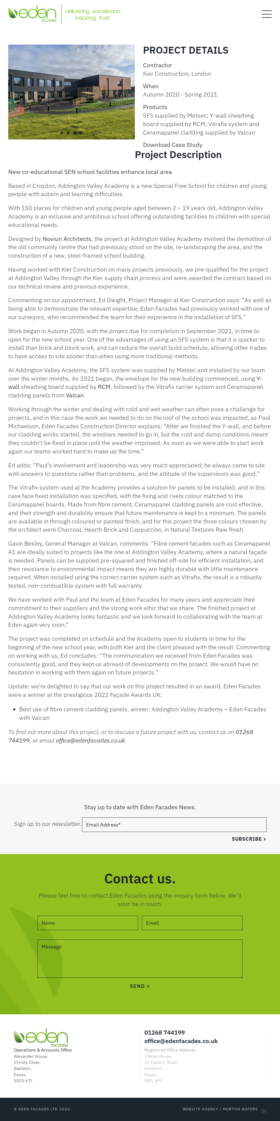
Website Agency (200, 1109)
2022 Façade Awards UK (127, 694)
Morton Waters (240, 1109)
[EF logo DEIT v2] (64, 7)
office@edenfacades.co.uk (181, 1041)
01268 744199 (164, 1032)
